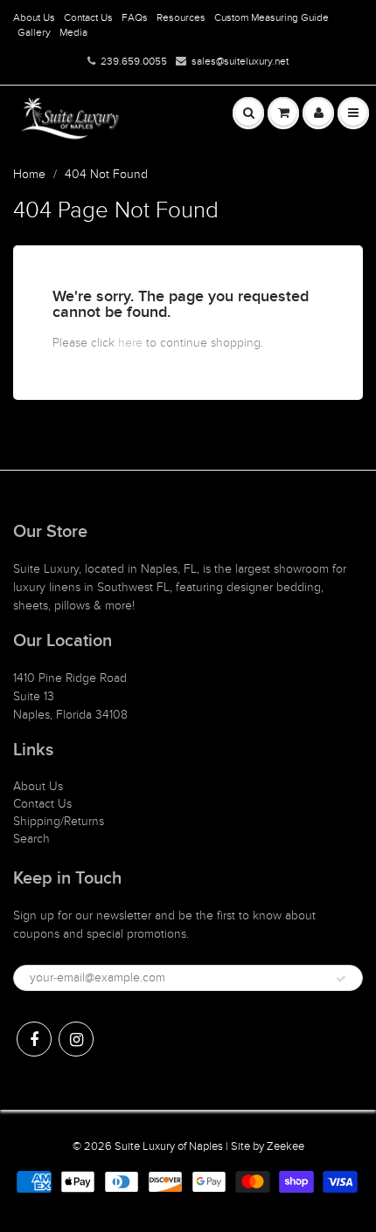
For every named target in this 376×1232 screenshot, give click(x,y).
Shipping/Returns (58, 821)
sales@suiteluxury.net (240, 61)
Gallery (34, 32)
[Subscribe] (341, 979)
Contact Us (88, 17)
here (130, 342)
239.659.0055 (134, 61)
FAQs (135, 17)
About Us (34, 17)
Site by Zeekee (267, 1146)
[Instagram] (76, 1039)
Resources (181, 17)
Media (73, 32)
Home (29, 174)
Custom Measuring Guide (271, 17)
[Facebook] (34, 1039)
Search (31, 838)
